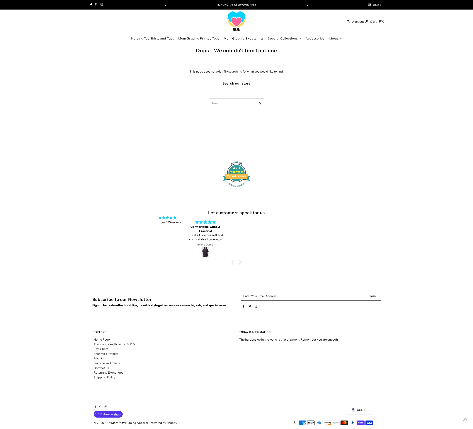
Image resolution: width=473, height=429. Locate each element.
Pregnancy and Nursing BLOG (114, 344)
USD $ (377, 4)
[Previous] (165, 5)
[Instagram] (101, 4)
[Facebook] (90, 4)
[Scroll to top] (465, 419)
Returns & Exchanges (108, 372)
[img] (167, 217)
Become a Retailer (106, 354)
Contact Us (101, 368)
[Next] (307, 5)
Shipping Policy (104, 377)
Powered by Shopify (163, 423)
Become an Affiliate (107, 363)
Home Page (102, 339)
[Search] (348, 21)
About (98, 358)
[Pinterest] (95, 4)
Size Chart (101, 349)
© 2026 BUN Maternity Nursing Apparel (121, 423)
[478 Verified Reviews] (236, 189)
